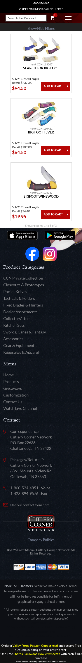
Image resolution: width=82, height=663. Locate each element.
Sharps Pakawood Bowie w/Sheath (37, 654)
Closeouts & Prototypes (23, 285)
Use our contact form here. (30, 505)
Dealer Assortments (20, 312)
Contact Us (12, 402)
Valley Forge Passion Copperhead (35, 645)
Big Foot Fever (41, 132)
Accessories (13, 338)
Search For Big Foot (41, 68)
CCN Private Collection (23, 278)
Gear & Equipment (19, 345)
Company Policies (41, 540)
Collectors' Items (17, 318)
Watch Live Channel (20, 408)
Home (8, 375)
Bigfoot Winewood (41, 196)
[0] (52, 19)
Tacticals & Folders (19, 298)
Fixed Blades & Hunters (23, 305)
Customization (16, 395)
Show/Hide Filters (41, 28)
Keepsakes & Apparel (21, 352)
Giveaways (12, 388)
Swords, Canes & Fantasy (24, 332)
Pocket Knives (15, 291)
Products (11, 381)
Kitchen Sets (14, 325)
